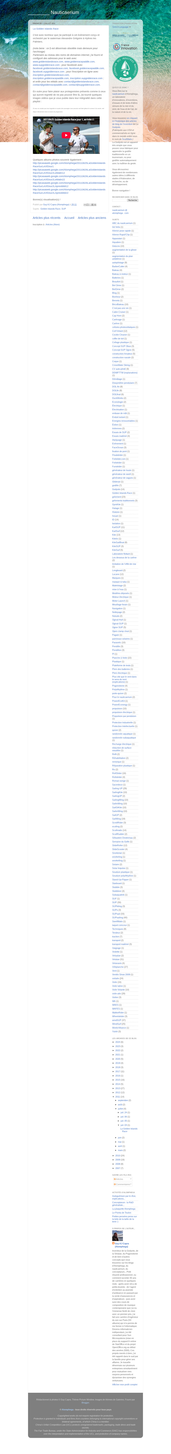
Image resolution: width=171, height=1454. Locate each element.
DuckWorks (117, 398)
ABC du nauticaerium (122, 223)
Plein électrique (119, 673)
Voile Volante (118, 989)
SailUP (115, 815)
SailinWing (117, 803)
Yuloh (115, 1031)
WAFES (116, 1008)
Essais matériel (119, 436)
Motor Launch (118, 601)
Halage (115, 508)
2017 (118, 1071)
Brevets (115, 300)
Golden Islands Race (50, 209)
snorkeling (117, 857)
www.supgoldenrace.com (46, 65)
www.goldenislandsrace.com (48, 61)
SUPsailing (117, 917)
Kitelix (115, 538)
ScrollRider (117, 822)
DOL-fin (116, 386)
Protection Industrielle (122, 722)
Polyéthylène (118, 689)
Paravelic (116, 642)
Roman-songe (119, 781)
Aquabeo (116, 242)
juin (120, 1137)
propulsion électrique (122, 712)
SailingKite (117, 792)
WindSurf (116, 1024)
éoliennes (117, 428)
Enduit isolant (118, 417)
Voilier (115, 997)
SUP (63, 209)
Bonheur (116, 297)
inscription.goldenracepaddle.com (51, 78)
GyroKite (116, 504)
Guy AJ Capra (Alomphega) (122, 1245)
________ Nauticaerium (53, 12)
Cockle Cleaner (119, 334)
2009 (118, 1159)
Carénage (117, 319)
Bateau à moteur (120, 274)
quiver (115, 730)
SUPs (115, 910)
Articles (119, 1179)
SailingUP (117, 796)
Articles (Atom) (53, 224)
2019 (118, 1063)
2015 (118, 1080)
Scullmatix (117, 830)
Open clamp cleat (120, 631)
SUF (114, 898)
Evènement (117, 443)
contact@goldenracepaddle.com (50, 84)
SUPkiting (117, 906)
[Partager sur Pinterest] (95, 204)
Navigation (117, 608)
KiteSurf (116, 550)
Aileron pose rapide (121, 231)
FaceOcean (117, 447)
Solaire (115, 864)
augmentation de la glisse (124, 250)
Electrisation (118, 409)
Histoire (116, 512)
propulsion (117, 708)
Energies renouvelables (123, 421)
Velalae (115, 959)
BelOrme (116, 289)
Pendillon (116, 650)
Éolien (115, 424)
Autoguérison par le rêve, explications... (124, 1197)
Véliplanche (118, 967)
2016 (118, 1075)
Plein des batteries (121, 669)
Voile (114, 982)
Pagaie (115, 635)
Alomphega (67, 1409)
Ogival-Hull (117, 620)
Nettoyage (117, 612)
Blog (114, 293)
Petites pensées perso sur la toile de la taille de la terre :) (124, 1219)
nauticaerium (118, 94)
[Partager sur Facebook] (92, 204)
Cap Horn (116, 315)
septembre (123, 1100)
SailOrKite (117, 807)
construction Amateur (122, 354)
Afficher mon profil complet (124, 1384)
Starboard (117, 883)
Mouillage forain (119, 604)
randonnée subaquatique (124, 737)
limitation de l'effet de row (124, 564)
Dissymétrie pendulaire (123, 383)
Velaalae (116, 955)
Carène (115, 323)
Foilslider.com (118, 459)
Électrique (117, 405)
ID (113, 519)
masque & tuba (119, 582)
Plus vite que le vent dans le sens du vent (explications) (124, 679)
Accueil (69, 218)
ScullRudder (118, 834)
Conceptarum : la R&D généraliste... (123, 1203)
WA (114, 1001)
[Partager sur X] (90, 204)
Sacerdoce (117, 784)
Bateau (115, 270)
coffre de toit (118, 338)
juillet (121, 1108)
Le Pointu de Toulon (121, 1212)
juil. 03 (124, 1125)
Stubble (116, 887)
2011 (118, 1096)
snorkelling (117, 860)
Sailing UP (117, 788)
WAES (115, 1005)
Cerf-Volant (117, 331)
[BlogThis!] (87, 204)
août (120, 1104)
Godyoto (116, 127)
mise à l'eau (118, 589)
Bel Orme (116, 285)
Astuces (116, 246)
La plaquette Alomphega (123, 1209)
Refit (114, 754)
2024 (118, 1042)
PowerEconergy (119, 704)
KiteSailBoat (118, 542)
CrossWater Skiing (121, 365)
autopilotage (118, 262)
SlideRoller (117, 845)
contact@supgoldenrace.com (84, 84)
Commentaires (123, 1184)
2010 (118, 1155)
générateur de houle (121, 470)
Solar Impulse (118, 868)
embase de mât (119, 413)
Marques (116, 578)
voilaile (115, 978)
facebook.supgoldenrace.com (48, 71)
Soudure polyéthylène (122, 876)
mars (120, 1150)
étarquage (117, 440)
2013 (118, 1088)
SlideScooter (118, 849)
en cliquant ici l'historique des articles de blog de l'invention (124, 121)
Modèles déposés (120, 593)
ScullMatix (127, 139)
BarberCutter (118, 266)
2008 (118, 1164)
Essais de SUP (119, 432)
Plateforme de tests (121, 665)
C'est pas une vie (120, 308)
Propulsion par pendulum (124, 716)
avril (120, 1146)
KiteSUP (116, 546)
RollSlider (117, 773)
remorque (116, 762)
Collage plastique (120, 342)
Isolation (116, 523)
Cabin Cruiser (118, 312)
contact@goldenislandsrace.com (81, 81)
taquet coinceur (119, 925)
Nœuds (115, 616)
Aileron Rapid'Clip (121, 234)
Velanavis (117, 963)
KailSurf (116, 531)
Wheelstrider (118, 1016)
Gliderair (116, 481)
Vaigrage (116, 948)
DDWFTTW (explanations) (124, 372)
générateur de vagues (122, 478)
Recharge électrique (121, 744)
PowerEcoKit (118, 701)
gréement (116, 497)
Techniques (117, 929)
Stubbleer (116, 891)
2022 (118, 1050)
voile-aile (116, 993)
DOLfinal (116, 394)
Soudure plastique (121, 872)
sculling (116, 826)
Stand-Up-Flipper (120, 879)
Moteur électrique (120, 597)
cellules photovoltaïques (123, 327)
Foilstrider (117, 462)
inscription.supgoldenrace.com (86, 78)
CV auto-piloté (119, 369)
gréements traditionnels (123, 500)
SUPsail (116, 914)
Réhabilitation (118, 758)
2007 (118, 1168)
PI (113, 654)
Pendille (116, 646)
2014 (118, 1084)
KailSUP (116, 527)
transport (116, 940)
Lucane (115, 574)
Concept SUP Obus (121, 346)
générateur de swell (121, 474)
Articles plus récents (47, 218)
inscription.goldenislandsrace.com (51, 75)
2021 (118, 1054)
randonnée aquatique (122, 734)
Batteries (116, 278)
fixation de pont (119, 451)
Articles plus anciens (92, 218)
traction (115, 936)
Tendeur (116, 932)
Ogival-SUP (118, 623)
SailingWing (118, 800)
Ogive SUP (117, 627)
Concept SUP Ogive (121, 350)
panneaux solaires (121, 639)
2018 (118, 1067)
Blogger (85, 1402)
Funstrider (117, 466)
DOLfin (115, 390)
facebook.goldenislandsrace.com (50, 68)
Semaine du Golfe (120, 841)
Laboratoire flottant (121, 554)
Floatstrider (117, 455)
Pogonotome (118, 686)
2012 (118, 1092)
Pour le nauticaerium (122, 697)
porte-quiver (118, 693)
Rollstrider (117, 777)
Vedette (115, 952)
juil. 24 (124, 1112)
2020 (118, 1059)
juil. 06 (124, 1116)
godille (115, 485)
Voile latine (117, 986)
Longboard (117, 570)
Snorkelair (117, 853)
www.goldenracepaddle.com (80, 61)
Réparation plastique (122, 765)
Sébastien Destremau (122, 838)
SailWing (116, 819)
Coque (115, 361)
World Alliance (119, 1028)
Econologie (117, 402)
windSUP (116, 1020)
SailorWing (117, 811)
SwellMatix (117, 921)
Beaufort (116, 281)
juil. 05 (124, 1121)
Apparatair (117, 238)
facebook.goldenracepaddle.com (86, 68)
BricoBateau (118, 304)
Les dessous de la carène (124, 557)
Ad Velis (116, 227)
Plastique (116, 661)
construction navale (121, 357)
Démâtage (117, 379)
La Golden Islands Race (46, 28)
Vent (114, 971)
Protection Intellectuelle (123, 726)
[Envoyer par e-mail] (85, 204)
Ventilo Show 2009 (121, 974)
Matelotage (117, 585)
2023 (118, 1046)
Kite (114, 535)
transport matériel (120, 944)
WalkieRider (118, 1012)
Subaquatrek (118, 895)
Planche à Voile (119, 658)
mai (120, 1142)
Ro (113, 769)
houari (115, 516)
